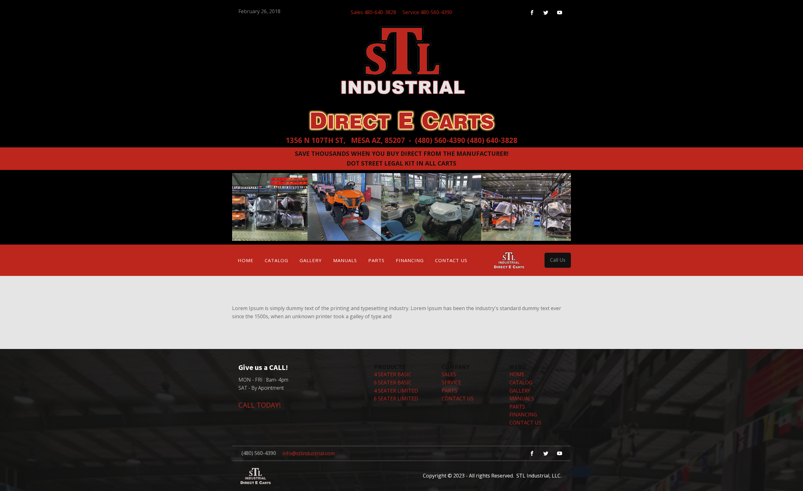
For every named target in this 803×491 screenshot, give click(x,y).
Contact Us (451, 260)
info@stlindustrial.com (308, 453)
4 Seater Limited (396, 390)
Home (245, 260)
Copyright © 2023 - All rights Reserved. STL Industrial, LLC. (492, 475)
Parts (376, 260)
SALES (449, 374)
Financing (410, 260)
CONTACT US (458, 398)
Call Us (558, 259)
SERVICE (451, 382)
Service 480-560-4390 (427, 12)
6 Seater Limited (396, 398)
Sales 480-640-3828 (373, 12)
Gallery (311, 260)
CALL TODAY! (259, 404)
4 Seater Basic (393, 374)
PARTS (449, 390)
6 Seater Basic (393, 382)
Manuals (345, 260)
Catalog (276, 260)
